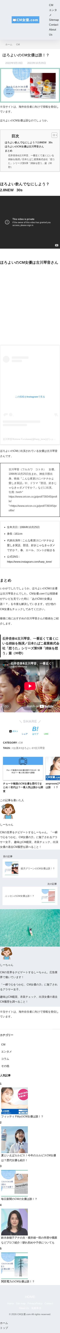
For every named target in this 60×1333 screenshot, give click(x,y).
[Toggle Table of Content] (52, 135)
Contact (53, 24)
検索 (56, 1025)
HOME (30, 1297)
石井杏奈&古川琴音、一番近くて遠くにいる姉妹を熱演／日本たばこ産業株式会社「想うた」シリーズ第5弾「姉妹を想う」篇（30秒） (31, 161)
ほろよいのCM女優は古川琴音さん (24, 146)
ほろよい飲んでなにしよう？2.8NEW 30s (28, 142)
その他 (5, 1066)
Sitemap (54, 19)
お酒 (16, 748)
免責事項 (36, 1308)
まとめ (8, 150)
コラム (5, 1058)
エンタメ (6, 1051)
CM (51, 5)
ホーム (4, 1323)
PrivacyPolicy (35, 1303)
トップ (4, 1327)
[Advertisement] (30, 304)
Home (10, 1303)
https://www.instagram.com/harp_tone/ (29, 561)
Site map (21, 1303)
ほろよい (27, 748)
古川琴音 (40, 748)
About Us (24, 1308)
